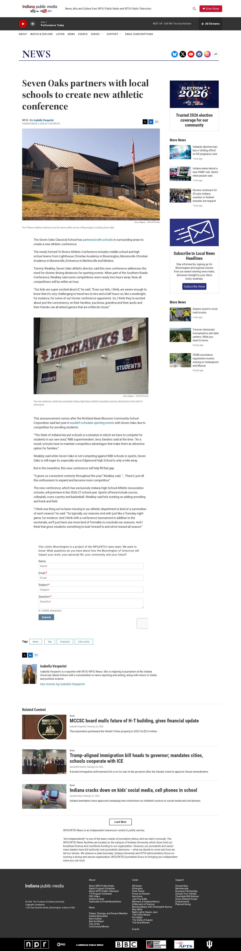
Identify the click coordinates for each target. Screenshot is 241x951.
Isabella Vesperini (43, 120)
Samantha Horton (78, 767)
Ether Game (138, 891)
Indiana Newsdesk (98, 916)
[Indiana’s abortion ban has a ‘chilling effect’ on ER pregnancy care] (180, 152)
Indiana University (56, 902)
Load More (120, 821)
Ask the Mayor (96, 921)
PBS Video (94, 896)
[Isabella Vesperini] (29, 674)
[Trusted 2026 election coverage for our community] (194, 94)
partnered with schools (98, 239)
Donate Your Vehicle (185, 894)
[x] (183, 54)
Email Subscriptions (139, 34)
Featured (65, 641)
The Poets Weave (141, 915)
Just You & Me (139, 899)
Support (112, 34)
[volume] (33, 24)
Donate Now (181, 886)
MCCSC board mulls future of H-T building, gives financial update (134, 721)
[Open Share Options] (215, 54)
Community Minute (99, 926)
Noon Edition (95, 919)
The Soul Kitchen (141, 922)
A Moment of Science (143, 904)
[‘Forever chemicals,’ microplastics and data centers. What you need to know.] (180, 335)
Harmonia (137, 896)
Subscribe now (194, 286)
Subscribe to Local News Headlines (194, 256)
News (71, 34)
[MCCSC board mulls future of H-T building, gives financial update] (44, 727)
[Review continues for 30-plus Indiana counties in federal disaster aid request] (180, 195)
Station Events (96, 899)
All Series (137, 886)
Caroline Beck (76, 796)
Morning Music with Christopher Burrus (152, 907)
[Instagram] (207, 54)
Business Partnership (186, 891)
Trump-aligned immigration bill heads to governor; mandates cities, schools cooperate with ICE (136, 758)
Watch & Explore (41, 34)
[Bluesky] (174, 54)
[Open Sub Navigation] (102, 34)
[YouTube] (191, 54)
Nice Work (137, 909)
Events (83, 34)
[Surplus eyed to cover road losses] (180, 314)
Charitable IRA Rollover (187, 896)
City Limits (84, 641)
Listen (60, 34)
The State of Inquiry (142, 920)
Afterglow (137, 888)
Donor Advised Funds (186, 899)
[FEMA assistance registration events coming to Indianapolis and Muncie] (180, 360)
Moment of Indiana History (146, 901)
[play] (23, 24)
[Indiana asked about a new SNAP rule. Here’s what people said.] (180, 174)
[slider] (38, 23)
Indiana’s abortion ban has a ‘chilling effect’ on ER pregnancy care (205, 150)
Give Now (212, 8)
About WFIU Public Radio (101, 886)
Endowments (182, 901)
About (23, 34)
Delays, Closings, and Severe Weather (108, 913)
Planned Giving (183, 904)
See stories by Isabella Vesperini (62, 684)
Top (50, 641)
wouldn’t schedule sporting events (92, 423)
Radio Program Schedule (102, 888)
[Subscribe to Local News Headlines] (194, 232)
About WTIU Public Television (104, 891)
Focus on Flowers (141, 894)
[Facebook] (199, 54)
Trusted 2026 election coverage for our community (194, 120)
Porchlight (137, 917)
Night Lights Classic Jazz (145, 912)
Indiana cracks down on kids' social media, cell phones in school (133, 790)
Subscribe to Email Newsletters (105, 901)
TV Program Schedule (100, 894)
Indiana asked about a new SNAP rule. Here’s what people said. (205, 172)
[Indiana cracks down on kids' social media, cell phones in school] (44, 796)
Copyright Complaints (35, 905)
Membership (182, 888)
